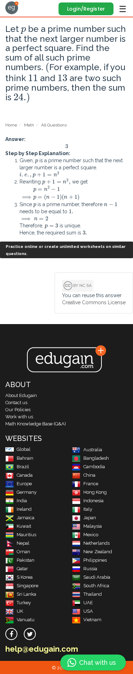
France (90, 483)
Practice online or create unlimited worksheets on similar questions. (66, 250)
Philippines (95, 560)
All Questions (54, 125)
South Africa (96, 585)
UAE (88, 602)
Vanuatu (25, 619)
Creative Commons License (94, 302)
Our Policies (18, 409)
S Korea (25, 577)
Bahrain (25, 458)
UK (20, 611)
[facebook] (11, 634)
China (89, 475)
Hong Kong (95, 492)
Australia (92, 449)
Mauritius (26, 534)
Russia (90, 568)
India (22, 500)
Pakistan (25, 560)
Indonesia (93, 500)
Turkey (24, 602)
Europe (24, 483)
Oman (23, 551)
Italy (87, 509)
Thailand (92, 594)
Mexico (90, 534)
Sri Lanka (26, 594)
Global (24, 449)
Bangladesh (96, 458)
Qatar (22, 568)
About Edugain (21, 395)
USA (88, 611)
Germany (27, 492)
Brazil (23, 466)
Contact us (16, 402)
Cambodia (94, 466)
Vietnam (92, 619)
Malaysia (92, 526)
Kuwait (24, 526)
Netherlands (96, 543)
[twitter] (30, 634)
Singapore (27, 585)
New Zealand (97, 551)
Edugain (11, 7)
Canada (25, 475)
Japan (89, 517)
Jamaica (25, 517)
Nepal (23, 543)
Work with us (19, 416)
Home (11, 125)
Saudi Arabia (96, 577)
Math (29, 125)
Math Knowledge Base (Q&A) (35, 423)
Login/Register (86, 8)
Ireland (24, 509)
